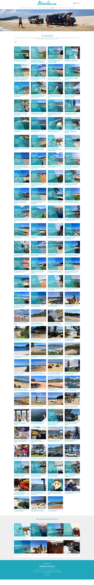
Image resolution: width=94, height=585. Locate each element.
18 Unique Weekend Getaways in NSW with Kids (72, 306)
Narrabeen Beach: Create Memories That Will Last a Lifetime (71, 131)
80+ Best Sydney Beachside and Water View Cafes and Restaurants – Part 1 (72, 475)
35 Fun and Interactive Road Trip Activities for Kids (71, 555)
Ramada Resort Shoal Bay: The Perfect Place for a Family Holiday (72, 423)
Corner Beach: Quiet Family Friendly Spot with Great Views (55, 323)
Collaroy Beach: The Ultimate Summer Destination (71, 373)
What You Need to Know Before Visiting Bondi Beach (21, 510)
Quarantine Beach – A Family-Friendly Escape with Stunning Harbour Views (38, 167)
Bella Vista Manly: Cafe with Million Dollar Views (71, 441)
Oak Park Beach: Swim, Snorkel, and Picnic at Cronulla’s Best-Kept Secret (72, 167)
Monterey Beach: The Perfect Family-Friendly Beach (55, 184)
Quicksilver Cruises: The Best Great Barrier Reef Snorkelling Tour (55, 493)
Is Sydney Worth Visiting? (37, 219)
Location (15, 41)
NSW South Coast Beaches (20, 406)
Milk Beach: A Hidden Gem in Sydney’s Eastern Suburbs (71, 184)
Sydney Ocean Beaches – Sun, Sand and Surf (21, 96)
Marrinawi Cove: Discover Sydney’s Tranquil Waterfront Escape (20, 202)
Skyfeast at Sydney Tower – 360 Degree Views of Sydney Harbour (21, 423)
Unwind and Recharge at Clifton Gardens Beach (21, 357)
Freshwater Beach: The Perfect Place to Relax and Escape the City (21, 220)
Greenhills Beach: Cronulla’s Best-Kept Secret (54, 255)
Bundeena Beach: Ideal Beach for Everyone (38, 357)
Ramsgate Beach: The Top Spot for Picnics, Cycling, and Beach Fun (72, 149)
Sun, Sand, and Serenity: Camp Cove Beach (72, 289)
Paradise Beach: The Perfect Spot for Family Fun (54, 166)
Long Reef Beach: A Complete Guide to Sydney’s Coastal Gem (72, 202)
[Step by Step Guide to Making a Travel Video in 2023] (55, 547)
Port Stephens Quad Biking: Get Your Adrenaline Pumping (55, 373)
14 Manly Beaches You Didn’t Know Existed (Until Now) (37, 113)
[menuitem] (21, 8)
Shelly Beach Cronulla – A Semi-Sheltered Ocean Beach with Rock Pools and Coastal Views (38, 61)
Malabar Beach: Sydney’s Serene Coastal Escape (21, 237)
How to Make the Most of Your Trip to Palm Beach (55, 510)
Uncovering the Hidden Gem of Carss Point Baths (72, 323)
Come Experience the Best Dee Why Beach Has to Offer (72, 113)
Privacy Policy (47, 575)
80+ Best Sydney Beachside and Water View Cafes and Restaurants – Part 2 (55, 475)
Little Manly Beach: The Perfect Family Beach (21, 131)
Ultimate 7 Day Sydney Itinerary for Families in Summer (72, 220)
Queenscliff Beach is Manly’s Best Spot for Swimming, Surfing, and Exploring (21, 167)
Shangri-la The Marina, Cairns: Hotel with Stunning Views (71, 390)
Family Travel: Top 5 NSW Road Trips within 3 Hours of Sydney (55, 458)
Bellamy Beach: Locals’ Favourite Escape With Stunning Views (72, 255)
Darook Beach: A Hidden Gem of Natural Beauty (55, 289)
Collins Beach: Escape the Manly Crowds (21, 149)
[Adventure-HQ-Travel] (47, 3)
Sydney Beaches (52, 406)
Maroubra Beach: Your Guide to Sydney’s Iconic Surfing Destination (38, 202)
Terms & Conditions (47, 573)
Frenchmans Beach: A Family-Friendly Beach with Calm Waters (38, 272)
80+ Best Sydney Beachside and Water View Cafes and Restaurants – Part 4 (21, 475)
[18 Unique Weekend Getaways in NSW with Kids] (39, 547)
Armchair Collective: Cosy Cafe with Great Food (21, 458)
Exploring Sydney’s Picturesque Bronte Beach (72, 357)
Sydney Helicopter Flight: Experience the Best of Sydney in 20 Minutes (38, 493)
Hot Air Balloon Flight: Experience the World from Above (37, 441)
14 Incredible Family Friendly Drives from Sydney (37, 306)
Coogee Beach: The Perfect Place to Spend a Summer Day (21, 390)
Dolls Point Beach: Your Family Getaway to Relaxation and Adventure (72, 272)
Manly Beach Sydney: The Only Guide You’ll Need (38, 131)
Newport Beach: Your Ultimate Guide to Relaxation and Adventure (38, 184)
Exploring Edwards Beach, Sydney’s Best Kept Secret (37, 323)
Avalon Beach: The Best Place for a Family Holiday (55, 390)
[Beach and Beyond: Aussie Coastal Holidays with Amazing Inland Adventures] (22, 530)
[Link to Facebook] (79, 3)
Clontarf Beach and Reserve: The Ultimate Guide (54, 306)
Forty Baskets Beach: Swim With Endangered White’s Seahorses (55, 271)
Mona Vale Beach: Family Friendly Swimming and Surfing (38, 373)
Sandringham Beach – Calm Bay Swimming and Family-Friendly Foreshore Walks (38, 78)
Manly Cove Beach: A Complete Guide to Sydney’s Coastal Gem (55, 202)
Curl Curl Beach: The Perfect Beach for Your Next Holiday (37, 149)
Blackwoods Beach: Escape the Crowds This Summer (55, 357)
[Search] (74, 8)
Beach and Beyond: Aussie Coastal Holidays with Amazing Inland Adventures (55, 149)
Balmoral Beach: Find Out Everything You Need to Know (38, 510)
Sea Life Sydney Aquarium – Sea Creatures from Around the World (21, 441)
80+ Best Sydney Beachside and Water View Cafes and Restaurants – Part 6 (21, 306)
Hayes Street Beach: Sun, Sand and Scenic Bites (38, 255)
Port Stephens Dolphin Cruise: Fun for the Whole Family (38, 423)
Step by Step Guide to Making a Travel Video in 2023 (55, 555)
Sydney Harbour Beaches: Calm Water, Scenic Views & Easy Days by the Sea (38, 96)
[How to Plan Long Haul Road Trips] (71, 530)
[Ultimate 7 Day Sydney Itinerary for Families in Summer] (55, 530)
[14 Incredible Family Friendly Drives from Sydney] (22, 547)
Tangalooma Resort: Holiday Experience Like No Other (71, 406)
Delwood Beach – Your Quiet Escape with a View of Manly (20, 289)
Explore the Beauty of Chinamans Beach (70, 340)
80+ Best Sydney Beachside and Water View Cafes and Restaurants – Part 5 (55, 423)
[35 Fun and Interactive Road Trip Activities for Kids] (71, 547)
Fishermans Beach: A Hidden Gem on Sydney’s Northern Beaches (54, 114)
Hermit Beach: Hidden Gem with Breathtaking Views (21, 255)
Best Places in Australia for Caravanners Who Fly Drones (21, 60)
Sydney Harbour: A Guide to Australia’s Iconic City (20, 271)
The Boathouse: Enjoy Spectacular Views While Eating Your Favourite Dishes (21, 493)
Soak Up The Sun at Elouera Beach (20, 323)
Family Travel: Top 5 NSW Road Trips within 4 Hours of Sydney (38, 458)
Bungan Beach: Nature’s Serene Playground (38, 289)
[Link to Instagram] (76, 3)
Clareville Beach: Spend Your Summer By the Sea (54, 340)
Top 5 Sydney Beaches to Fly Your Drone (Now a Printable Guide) (54, 96)
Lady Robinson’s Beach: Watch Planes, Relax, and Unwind (55, 237)
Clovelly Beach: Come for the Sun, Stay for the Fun (38, 340)
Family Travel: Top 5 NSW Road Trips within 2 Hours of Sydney (72, 458)
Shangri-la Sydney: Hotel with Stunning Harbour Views (55, 441)
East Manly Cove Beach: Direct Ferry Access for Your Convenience (72, 238)
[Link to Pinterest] (77, 3)
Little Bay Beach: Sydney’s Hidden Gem (37, 237)
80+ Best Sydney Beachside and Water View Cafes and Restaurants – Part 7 (72, 96)
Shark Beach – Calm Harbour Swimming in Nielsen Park (71, 60)
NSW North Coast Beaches (37, 406)
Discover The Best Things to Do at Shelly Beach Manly (55, 131)
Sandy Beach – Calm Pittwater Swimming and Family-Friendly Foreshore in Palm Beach (21, 78)
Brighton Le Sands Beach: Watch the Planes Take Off (21, 373)
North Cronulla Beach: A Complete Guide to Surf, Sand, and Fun (21, 184)
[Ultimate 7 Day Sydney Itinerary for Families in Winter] (39, 530)
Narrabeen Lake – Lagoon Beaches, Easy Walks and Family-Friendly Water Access (55, 78)
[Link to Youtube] (74, 3)
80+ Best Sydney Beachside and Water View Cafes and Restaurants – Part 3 (38, 475)
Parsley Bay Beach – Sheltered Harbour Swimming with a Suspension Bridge (55, 61)
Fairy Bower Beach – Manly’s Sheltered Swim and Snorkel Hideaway (71, 78)
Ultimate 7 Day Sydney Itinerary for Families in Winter (55, 220)
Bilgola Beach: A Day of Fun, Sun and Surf (38, 390)
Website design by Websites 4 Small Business (53, 571)
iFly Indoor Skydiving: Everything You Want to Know (72, 493)
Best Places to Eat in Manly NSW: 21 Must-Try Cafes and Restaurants (20, 114)
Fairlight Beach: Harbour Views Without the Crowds (21, 340)
